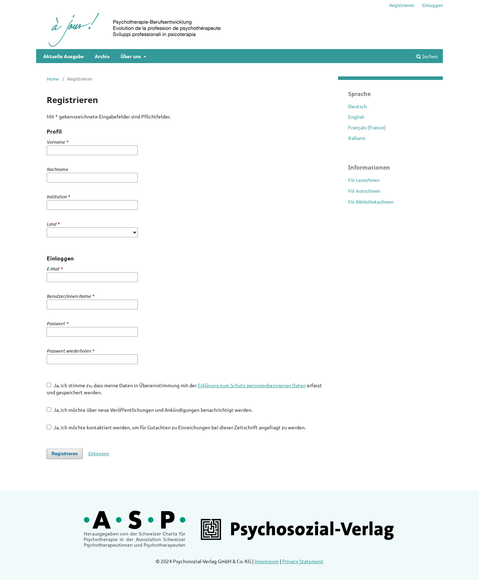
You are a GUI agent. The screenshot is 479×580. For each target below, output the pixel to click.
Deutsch (357, 106)
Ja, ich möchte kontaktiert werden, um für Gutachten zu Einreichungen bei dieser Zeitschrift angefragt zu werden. (179, 427)
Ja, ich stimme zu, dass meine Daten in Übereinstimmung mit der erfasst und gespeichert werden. (184, 388)
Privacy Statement (302, 561)
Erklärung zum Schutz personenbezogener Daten (252, 385)
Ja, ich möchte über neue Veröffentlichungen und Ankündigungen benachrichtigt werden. (152, 410)
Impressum (267, 561)
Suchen (429, 56)
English (356, 117)
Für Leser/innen (363, 180)
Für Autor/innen (364, 191)
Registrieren (401, 5)
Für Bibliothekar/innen (370, 202)
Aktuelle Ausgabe (63, 56)
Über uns (131, 56)
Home (53, 79)
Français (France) (367, 127)
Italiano (356, 138)
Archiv (102, 56)
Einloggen (432, 5)
